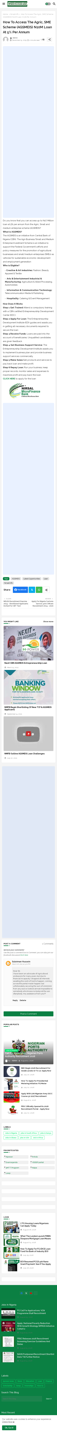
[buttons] (21, 1293)
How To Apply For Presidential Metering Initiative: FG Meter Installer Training (34, 1083)
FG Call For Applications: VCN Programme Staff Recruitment (31, 1311)
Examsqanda (11, 1162)
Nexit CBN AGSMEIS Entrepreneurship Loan (25, 663)
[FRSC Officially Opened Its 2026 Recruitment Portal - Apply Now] (12, 1109)
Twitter (32, 590)
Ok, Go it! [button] (9, 1428)
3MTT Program (12, 1168)
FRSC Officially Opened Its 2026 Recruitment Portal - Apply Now (35, 1107)
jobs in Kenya (45, 1133)
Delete (23, 1000)
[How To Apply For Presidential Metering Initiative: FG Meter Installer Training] (12, 1084)
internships (28, 1386)
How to (40, 1386)
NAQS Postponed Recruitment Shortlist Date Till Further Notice (35, 1355)
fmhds (35, 1157)
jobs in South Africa (29, 1133)
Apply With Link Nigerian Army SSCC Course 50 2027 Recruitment (36, 1095)
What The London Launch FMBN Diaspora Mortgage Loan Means (35, 1237)
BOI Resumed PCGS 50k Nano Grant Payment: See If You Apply (35, 1262)
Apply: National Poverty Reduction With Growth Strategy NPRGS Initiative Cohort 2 (35, 1326)
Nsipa (34, 1168)
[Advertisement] (28, 131)
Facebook (22, 590)
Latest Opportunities (32, 579)
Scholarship (7, 1386)
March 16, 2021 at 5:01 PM (21, 964)
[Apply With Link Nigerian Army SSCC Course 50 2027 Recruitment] (12, 1097)
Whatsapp (39, 590)
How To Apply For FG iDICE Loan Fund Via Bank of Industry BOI (35, 1250)
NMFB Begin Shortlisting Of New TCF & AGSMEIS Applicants (28, 708)
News (20, 1381)
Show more (48, 621)
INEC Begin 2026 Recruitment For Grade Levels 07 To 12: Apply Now (36, 1069)
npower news (8, 1381)
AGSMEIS (16, 579)
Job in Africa (38, 1138)
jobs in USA (24, 1138)
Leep (8, 1173)
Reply (15, 1000)
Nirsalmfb (14, 14)
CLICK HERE (9, 378)
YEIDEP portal (38, 1162)
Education (30, 1381)
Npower (9, 1157)
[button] (48, 3)
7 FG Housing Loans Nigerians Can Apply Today (34, 1224)
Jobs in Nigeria (11, 1133)
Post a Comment (28, 1014)
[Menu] (3, 4)
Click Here (24, 955)
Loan (46, 579)
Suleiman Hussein (21, 961)
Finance (49, 1381)
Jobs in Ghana (10, 1138)
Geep (18, 1386)
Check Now (7, 1422)
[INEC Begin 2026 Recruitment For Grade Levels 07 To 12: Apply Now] (12, 1071)
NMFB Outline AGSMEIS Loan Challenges (24, 754)
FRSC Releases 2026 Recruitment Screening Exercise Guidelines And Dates (33, 1341)
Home (5, 14)
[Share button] (46, 590)
